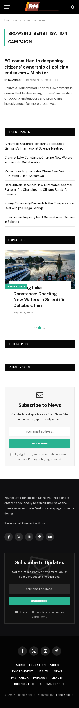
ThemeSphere (64, 694)
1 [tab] (35, 327)
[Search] (72, 7)
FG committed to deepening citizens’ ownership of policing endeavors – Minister (36, 66)
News (58, 671)
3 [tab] (44, 327)
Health (44, 671)
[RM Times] (42, 7)
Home (8, 20)
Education (37, 665)
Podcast (40, 677)
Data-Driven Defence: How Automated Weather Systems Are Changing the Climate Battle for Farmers (38, 189)
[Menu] (7, 7)
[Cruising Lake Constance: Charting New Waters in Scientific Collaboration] (40, 269)
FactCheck (20, 677)
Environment (22, 671)
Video (54, 665)
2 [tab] (40, 327)
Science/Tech (16, 286)
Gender (57, 677)
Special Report (52, 684)
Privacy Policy (37, 459)
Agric (20, 665)
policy (60, 612)
